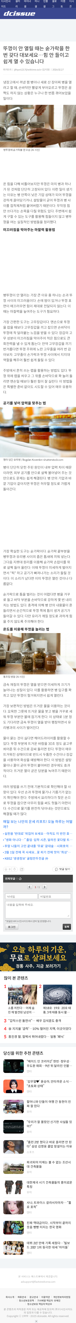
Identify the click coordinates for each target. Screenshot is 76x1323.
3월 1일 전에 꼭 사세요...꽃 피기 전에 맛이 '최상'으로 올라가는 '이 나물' (37, 852)
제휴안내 (22, 1297)
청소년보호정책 (26, 1300)
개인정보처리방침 (61, 1297)
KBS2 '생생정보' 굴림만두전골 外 (26, 858)
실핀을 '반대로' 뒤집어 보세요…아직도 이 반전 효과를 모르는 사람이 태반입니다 (38, 834)
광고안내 (33, 1297)
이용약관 (45, 1297)
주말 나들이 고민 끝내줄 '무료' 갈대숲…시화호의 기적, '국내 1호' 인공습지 (38, 846)
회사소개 (10, 1297)
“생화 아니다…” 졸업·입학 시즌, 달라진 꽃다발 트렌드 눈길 (38, 840)
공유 (21, 869)
